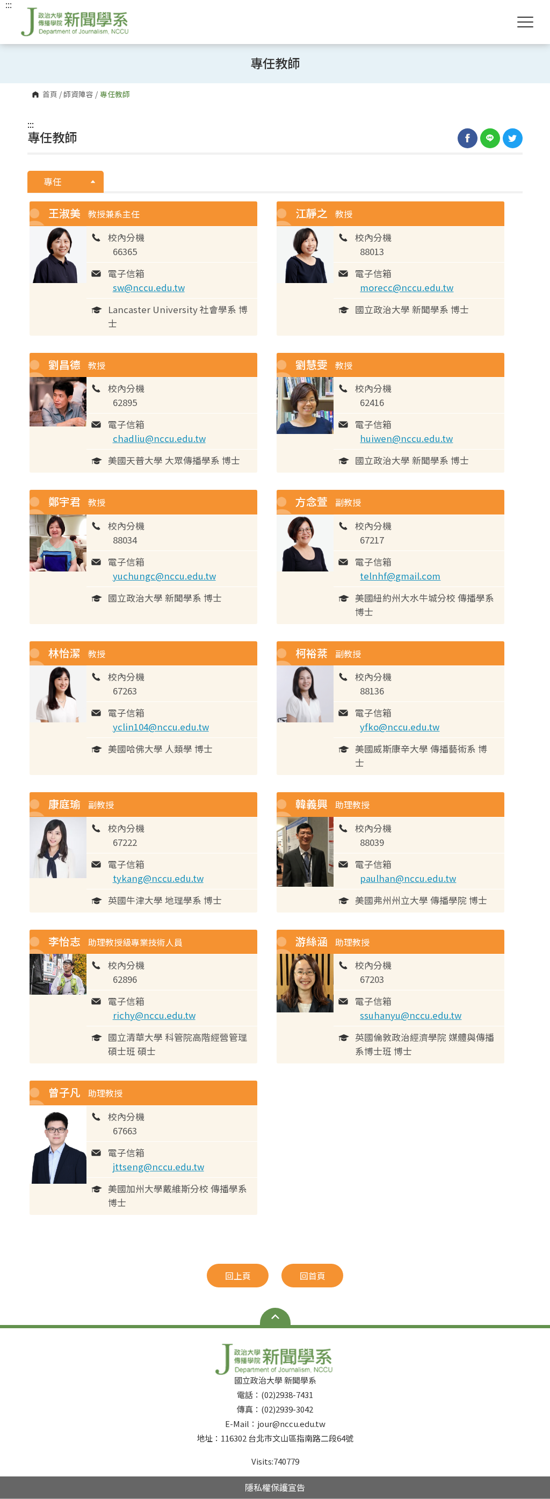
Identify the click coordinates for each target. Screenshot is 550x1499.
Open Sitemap (275, 1316)
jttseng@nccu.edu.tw (158, 1166)
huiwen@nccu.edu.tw (406, 438)
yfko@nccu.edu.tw (399, 726)
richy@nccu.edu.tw (154, 1015)
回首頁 (312, 1275)
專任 (54, 181)
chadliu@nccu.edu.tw (159, 438)
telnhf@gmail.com (400, 575)
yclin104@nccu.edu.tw (161, 726)
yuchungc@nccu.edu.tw (164, 575)
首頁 (49, 94)
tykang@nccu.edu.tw (158, 878)
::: (30, 124)
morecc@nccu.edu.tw (406, 287)
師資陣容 (78, 94)
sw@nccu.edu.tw (149, 287)
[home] (76, 21)
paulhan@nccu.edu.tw (408, 878)
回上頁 (238, 1275)
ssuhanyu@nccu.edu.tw (410, 1015)
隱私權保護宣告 (275, 1487)
